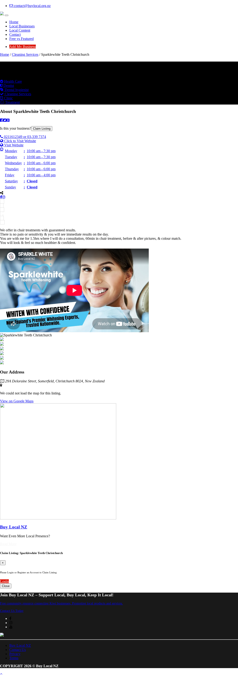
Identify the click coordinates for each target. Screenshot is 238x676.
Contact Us (17, 650)
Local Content (19, 30)
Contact (15, 34)
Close (6, 586)
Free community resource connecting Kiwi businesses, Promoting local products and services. (61, 603)
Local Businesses (22, 26)
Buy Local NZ (20, 645)
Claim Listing (41, 128)
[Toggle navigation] (6, 15)
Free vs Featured (21, 39)
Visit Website (13, 145)
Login (4, 581)
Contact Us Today (11, 611)
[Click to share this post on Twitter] (5, 120)
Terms (13, 658)
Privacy (14, 654)
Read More (8, 544)
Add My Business (22, 47)
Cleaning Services (25, 54)
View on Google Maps (16, 401)
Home (13, 22)
